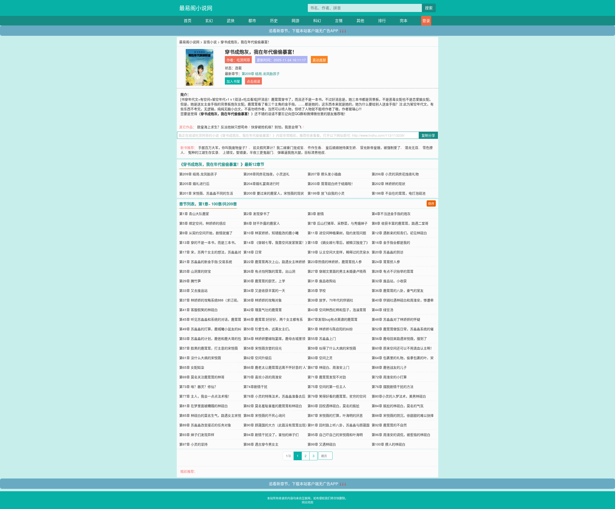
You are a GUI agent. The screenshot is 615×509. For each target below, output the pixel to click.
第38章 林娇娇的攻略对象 (262, 300)
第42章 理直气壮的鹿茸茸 (262, 309)
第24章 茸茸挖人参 (386, 261)
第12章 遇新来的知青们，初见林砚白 (399, 232)
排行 (382, 20)
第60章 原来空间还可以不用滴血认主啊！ (403, 348)
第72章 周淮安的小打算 (389, 376)
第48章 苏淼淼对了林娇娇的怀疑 (396, 319)
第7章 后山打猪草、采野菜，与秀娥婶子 (338, 223)
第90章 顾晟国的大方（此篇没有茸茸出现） (276, 425)
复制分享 (428, 135)
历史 (274, 20)
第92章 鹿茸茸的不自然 (389, 425)
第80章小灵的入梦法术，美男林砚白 (399, 396)
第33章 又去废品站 (193, 290)
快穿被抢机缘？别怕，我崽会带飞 (276, 126)
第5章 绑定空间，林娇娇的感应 (202, 223)
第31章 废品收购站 (322, 280)
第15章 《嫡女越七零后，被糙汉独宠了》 (338, 242)
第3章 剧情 (316, 213)
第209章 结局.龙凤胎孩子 (261, 73)
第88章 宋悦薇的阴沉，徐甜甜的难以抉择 (403, 415)
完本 (403, 20)
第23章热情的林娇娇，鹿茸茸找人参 (335, 261)
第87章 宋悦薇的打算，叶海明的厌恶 (335, 415)
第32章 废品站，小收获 (389, 280)
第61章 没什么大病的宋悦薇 (200, 357)
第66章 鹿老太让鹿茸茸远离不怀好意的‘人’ (275, 367)
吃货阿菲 (243, 59)
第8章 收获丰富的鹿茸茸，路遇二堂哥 (400, 223)
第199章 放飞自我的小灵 (326, 193)
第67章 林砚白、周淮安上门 (328, 367)
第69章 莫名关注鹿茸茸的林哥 (201, 376)
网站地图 (307, 502)
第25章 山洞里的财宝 (195, 271)
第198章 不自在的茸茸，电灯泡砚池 (398, 193)
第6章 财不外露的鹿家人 (261, 223)
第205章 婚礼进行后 (194, 183)
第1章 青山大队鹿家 (194, 213)
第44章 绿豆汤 (382, 309)
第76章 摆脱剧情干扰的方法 (392, 386)
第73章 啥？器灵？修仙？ (198, 386)
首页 (187, 20)
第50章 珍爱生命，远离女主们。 (267, 328)
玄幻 (209, 20)
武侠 (230, 20)
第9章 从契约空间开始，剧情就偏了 (206, 232)
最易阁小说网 (195, 8)
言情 (339, 20)
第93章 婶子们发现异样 (196, 434)
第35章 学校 (317, 290)
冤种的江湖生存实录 (203, 152)
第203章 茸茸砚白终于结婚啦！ (331, 183)
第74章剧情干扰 (255, 386)
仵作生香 (314, 147)
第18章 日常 (252, 252)
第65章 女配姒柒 (191, 367)
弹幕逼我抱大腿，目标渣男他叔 (301, 152)
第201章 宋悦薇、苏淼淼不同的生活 (206, 193)
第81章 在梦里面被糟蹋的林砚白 (203, 405)
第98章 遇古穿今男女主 (260, 444)
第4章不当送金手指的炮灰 (391, 213)
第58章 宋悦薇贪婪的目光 (262, 348)
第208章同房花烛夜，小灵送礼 (266, 174)
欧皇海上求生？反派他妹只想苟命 (222, 126)
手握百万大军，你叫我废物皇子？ (223, 147)
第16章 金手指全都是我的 (391, 242)
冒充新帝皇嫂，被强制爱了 (380, 147)
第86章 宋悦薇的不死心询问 (264, 415)
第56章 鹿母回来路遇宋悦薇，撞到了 (399, 338)
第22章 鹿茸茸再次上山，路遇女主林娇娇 (274, 261)
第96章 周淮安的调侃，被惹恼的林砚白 (401, 434)
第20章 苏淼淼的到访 (387, 252)
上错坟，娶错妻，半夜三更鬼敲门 (248, 152)
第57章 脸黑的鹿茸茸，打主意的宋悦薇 (208, 348)
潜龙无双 (411, 147)
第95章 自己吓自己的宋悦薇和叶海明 (335, 434)
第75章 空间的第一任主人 (327, 386)
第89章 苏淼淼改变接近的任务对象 (205, 425)
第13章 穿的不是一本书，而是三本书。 (208, 242)
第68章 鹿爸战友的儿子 (389, 367)
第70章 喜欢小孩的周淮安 (262, 376)
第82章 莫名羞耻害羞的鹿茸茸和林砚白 (272, 405)
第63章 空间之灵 (320, 357)
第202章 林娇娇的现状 (388, 183)
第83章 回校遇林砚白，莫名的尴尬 (333, 405)
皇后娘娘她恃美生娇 (341, 147)
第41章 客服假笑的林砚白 (198, 309)
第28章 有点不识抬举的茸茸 (392, 271)
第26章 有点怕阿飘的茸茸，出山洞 (269, 271)
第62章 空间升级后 (257, 357)
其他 (360, 20)
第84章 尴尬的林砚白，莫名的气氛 (398, 405)
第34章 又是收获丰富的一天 (264, 290)
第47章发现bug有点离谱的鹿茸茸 (332, 319)
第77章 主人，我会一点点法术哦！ (205, 396)
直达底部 (319, 59)
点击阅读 (253, 81)
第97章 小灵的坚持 (193, 444)
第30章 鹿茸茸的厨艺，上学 (264, 280)
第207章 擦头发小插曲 (324, 174)
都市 (252, 20)
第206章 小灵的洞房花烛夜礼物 (395, 174)
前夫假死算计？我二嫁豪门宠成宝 (278, 147)
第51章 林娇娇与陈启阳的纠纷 (330, 328)
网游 (295, 20)
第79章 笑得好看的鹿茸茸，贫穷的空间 (337, 396)
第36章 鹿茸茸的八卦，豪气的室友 (398, 290)
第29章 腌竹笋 (190, 280)
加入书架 (233, 81)
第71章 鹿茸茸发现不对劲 (327, 376)
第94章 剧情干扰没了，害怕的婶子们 (271, 434)
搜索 (429, 8)
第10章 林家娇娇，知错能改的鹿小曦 (271, 232)
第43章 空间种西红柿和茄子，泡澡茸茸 (337, 309)
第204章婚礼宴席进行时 (261, 183)
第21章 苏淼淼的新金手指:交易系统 (205, 261)
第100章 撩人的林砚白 (388, 444)
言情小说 (210, 41)
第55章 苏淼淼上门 (322, 338)
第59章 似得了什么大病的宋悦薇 (332, 348)
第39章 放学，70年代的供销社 (330, 300)
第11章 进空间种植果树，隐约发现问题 (337, 232)
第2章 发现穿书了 (256, 213)
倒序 (431, 203)
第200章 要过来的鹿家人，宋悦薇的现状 (273, 193)
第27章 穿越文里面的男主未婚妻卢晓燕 (337, 271)
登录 (426, 20)
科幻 (317, 20)
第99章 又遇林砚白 (322, 444)
